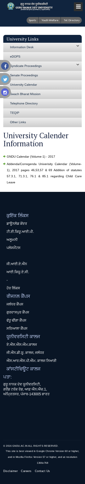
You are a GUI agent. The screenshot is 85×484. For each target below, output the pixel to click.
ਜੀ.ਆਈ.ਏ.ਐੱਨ (17, 264)
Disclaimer (10, 471)
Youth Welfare (50, 20)
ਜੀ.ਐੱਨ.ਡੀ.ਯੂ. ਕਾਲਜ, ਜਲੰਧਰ (25, 352)
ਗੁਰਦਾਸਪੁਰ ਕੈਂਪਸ (18, 312)
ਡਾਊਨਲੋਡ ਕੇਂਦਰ (17, 223)
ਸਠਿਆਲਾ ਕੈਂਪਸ (17, 328)
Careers (26, 471)
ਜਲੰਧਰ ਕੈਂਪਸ (15, 304)
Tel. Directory (72, 20)
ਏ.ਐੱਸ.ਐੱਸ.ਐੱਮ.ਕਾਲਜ (22, 344)
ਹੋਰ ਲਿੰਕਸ (13, 288)
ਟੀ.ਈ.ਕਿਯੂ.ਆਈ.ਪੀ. (20, 231)
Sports (32, 20)
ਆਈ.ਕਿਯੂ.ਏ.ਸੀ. (18, 272)
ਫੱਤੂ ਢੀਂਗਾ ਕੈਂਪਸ (16, 320)
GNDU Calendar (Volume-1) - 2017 (31, 156)
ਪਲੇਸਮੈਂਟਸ (13, 248)
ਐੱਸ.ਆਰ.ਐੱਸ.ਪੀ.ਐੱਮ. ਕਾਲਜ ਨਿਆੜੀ (31, 361)
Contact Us (42, 471)
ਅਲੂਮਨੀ (12, 240)
